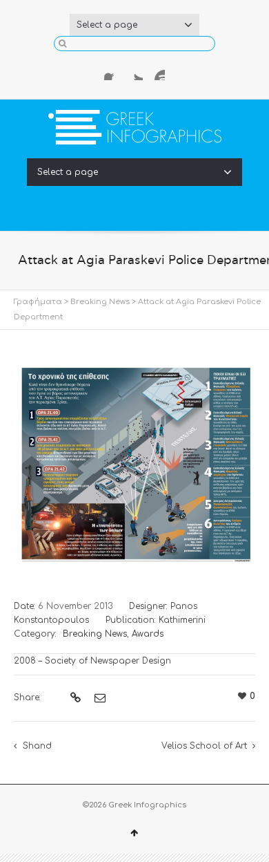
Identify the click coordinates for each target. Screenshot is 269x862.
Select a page (107, 25)
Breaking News (100, 301)
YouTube (156, 72)
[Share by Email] (98, 698)
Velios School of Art (204, 746)
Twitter (134, 72)
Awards (147, 634)
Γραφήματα (38, 301)
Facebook (112, 72)
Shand (37, 746)
